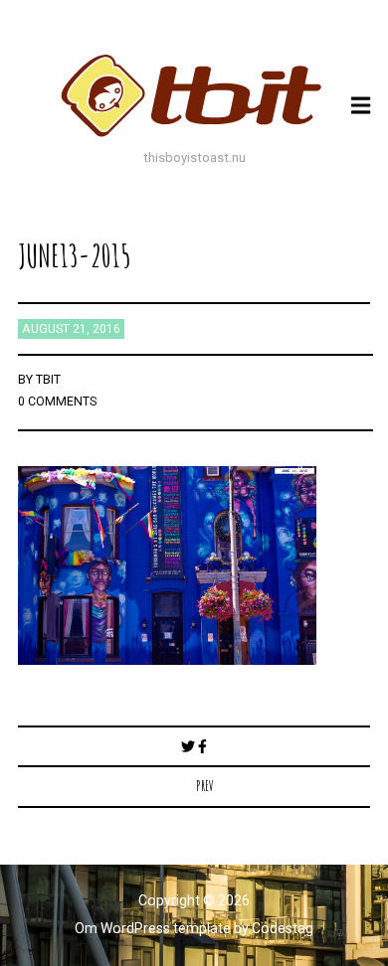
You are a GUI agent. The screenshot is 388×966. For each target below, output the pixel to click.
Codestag (282, 928)
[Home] (194, 95)
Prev (205, 785)
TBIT (48, 380)
